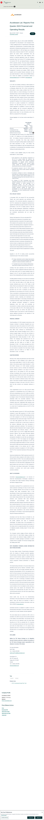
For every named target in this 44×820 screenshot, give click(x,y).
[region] (22, 815)
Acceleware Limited (14, 34)
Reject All (39, 817)
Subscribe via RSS (5, 711)
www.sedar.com (29, 77)
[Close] (42, 812)
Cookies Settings (5, 817)
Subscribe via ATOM (6, 713)
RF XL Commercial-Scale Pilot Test (19, 683)
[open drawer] (42, 2)
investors (11, 678)
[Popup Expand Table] (33, 133)
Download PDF (5, 709)
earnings (16, 678)
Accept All (31, 817)
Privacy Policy (3, 815)
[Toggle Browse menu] (39, 6)
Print (3, 708)
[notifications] (40, 2)
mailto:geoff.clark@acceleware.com (17, 653)
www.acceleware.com (14, 77)
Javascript (4, 715)
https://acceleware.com (7, 700)
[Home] (5, 2)
